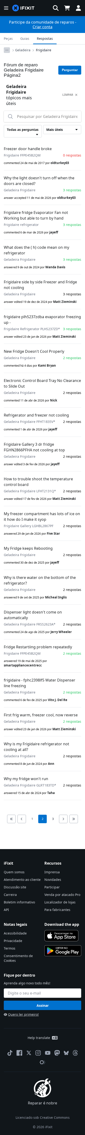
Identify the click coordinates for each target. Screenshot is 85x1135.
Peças (8, 38)
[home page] (23, 8)
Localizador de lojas (60, 902)
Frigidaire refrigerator (21, 224)
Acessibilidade (15, 933)
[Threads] (75, 1053)
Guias (24, 38)
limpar (67, 95)
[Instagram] (38, 1053)
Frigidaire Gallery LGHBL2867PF (28, 526)
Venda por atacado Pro (62, 894)
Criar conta (42, 26)
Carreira (10, 894)
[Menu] (6, 8)
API (6, 909)
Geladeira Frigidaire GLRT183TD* (30, 785)
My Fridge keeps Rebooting (28, 548)
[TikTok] (10, 1053)
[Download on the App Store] (61, 935)
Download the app (61, 924)
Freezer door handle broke (28, 148)
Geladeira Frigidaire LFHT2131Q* (30, 491)
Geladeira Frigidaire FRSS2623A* (29, 624)
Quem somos (14, 872)
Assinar (43, 1005)
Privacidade (13, 940)
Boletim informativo (19, 902)
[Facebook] (19, 1053)
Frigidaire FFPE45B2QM (22, 155)
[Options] (7, 50)
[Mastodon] (57, 1053)
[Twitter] (29, 1053)
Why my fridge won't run (26, 778)
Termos (9, 948)
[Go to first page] (11, 819)
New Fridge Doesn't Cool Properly (34, 351)
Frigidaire (43, 50)
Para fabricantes (57, 909)
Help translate (39, 1037)
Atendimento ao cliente (22, 879)
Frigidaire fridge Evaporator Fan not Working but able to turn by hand (36, 215)
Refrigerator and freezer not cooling (36, 415)
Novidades (52, 879)
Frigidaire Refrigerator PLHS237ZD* (32, 329)
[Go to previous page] (21, 819)
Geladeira (22, 50)
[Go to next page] (63, 819)
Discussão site (15, 887)
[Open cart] (67, 8)
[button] (55, 8)
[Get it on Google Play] (62, 950)
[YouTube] (48, 1053)
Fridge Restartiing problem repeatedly (38, 647)
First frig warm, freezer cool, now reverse (41, 715)
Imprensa (52, 872)
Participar (52, 887)
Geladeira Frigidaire (19, 190)
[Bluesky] (66, 1053)
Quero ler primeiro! (23, 1014)
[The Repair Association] (42, 1062)
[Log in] (78, 8)
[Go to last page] (73, 819)
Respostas (45, 38)
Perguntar (70, 70)
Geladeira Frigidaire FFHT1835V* (29, 421)
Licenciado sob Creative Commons (43, 1117)
